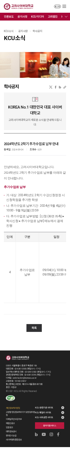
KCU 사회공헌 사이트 (44, 417)
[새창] (10, 398)
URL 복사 (64, 87)
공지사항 (22, 16)
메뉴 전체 (66, 17)
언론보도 (9, 16)
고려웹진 (53, 16)
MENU (64, 6)
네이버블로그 (60, 87)
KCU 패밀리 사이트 (43, 412)
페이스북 (55, 87)
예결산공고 (10, 423)
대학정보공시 (11, 431)
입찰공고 (9, 427)
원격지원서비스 (49, 425)
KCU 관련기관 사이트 (44, 407)
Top (64, 437)
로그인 (57, 6)
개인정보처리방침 (13, 408)
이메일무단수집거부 (14, 419)
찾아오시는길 (11, 435)
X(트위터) (50, 87)
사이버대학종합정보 (14, 439)
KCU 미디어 (37, 16)
